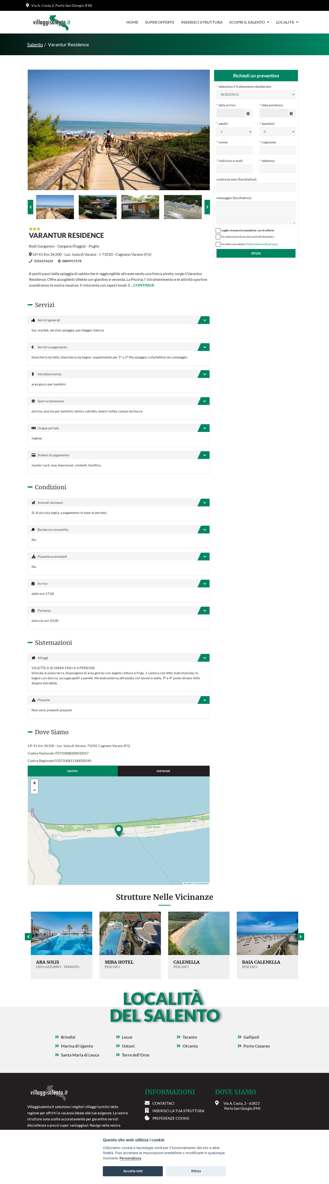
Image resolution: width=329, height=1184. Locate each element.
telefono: (267, 161)
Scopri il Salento (247, 22)
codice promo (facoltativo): (237, 179)
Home (132, 22)
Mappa (72, 771)
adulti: (222, 123)
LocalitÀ (285, 22)
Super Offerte (159, 22)
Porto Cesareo (256, 1046)
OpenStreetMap (201, 883)
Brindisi (68, 1037)
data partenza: (271, 105)
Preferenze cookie (171, 1118)
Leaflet (189, 883)
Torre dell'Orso (136, 1054)
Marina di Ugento (77, 1046)
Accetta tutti (133, 1171)
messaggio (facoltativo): (234, 198)
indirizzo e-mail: (230, 161)
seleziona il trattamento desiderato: (244, 86)
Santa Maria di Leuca (80, 1054)
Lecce (127, 1037)
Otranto (190, 1046)
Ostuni (128, 1046)
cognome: (268, 142)
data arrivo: (226, 105)
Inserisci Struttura (202, 22)
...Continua (142, 285)
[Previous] (30, 207)
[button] (119, 830)
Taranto (190, 1037)
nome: (222, 142)
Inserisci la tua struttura (178, 1111)
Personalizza (130, 1158)
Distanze (163, 771)
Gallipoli (251, 1037)
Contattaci (163, 1103)
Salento (35, 44)
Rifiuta (196, 1171)
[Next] (207, 207)
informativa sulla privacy (262, 244)
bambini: (267, 123)
